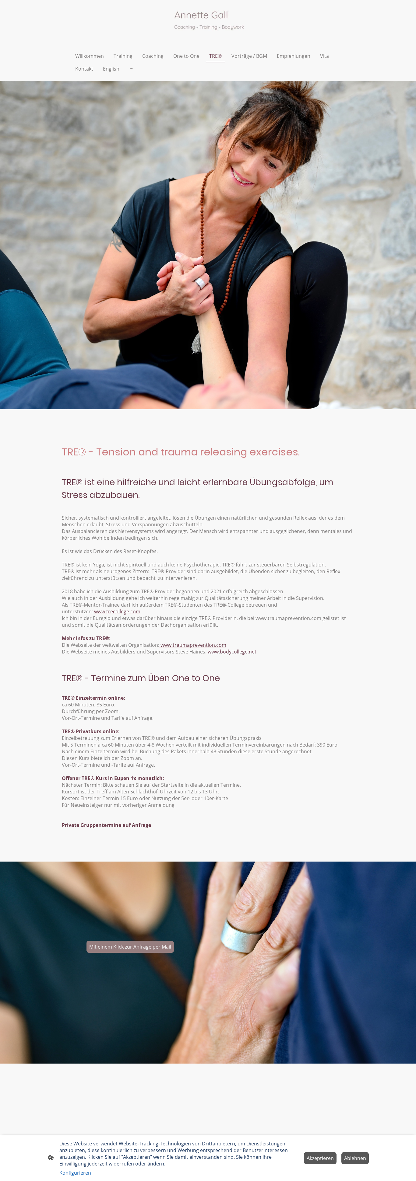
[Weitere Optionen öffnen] (131, 69)
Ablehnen (355, 1158)
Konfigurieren (75, 1172)
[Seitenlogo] (208, 21)
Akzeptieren (320, 1158)
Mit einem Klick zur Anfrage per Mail (130, 946)
